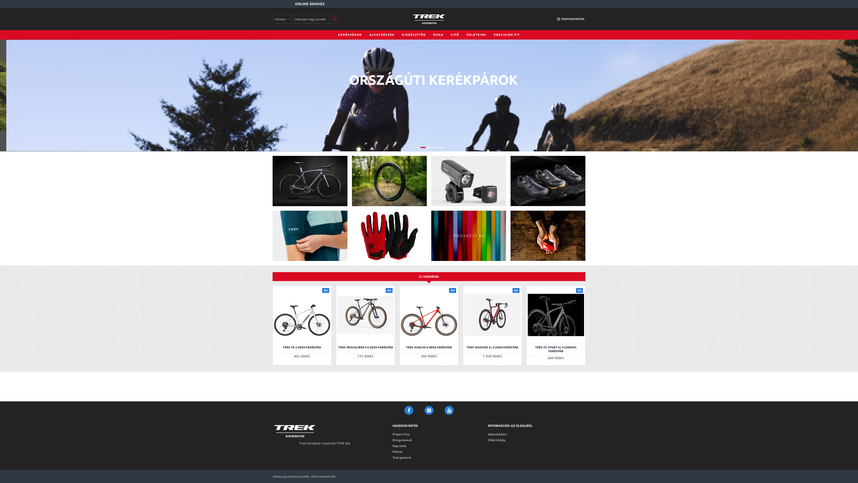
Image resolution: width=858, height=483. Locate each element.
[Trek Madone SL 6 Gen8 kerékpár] (492, 315)
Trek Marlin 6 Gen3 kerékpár (429, 347)
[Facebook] (408, 410)
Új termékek (429, 276)
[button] (278, 337)
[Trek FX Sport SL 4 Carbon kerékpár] (556, 315)
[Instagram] (429, 410)
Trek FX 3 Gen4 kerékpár (302, 347)
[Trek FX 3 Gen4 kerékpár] (302, 315)
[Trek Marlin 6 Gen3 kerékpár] (429, 315)
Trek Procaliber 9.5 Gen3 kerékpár (365, 347)
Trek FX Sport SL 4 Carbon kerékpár (555, 349)
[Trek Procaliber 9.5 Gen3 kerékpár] (365, 315)
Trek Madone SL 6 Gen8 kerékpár (492, 347)
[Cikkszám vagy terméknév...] (334, 19)
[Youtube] (449, 410)
